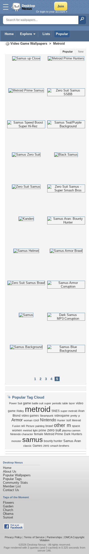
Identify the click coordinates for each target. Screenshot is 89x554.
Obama (8, 514)
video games (30, 415)
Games (37, 445)
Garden (8, 506)
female (38, 434)
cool (36, 420)
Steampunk (46, 415)
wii (23, 426)
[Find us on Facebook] (13, 528)
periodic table (60, 403)
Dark (67, 434)
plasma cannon (71, 430)
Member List (12, 486)
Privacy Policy (13, 537)
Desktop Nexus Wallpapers (23, 7)
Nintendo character (21, 434)
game (27, 403)
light (35, 430)
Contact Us (11, 490)
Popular (62, 34)
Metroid (59, 43)
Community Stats (15, 482)
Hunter (61, 420)
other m (62, 425)
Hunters (76, 434)
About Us (9, 471)
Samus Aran (72, 441)
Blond (17, 415)
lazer (72, 403)
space (76, 426)
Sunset (8, 517)
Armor (17, 419)
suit (68, 420)
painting (39, 426)
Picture (30, 426)
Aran (81, 411)
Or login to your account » (51, 11)
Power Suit (15, 403)
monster (16, 441)
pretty (73, 415)
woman (28, 420)
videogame (61, 415)
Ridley (20, 410)
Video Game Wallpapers (28, 43)
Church (8, 510)
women (17, 430)
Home (9, 34)
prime (42, 430)
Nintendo (48, 420)
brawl (49, 426)
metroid (37, 409)
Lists (46, 34)
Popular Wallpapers (17, 475)
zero (46, 445)
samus (32, 439)
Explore (26, 34)
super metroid (69, 410)
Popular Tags (12, 479)
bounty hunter (53, 441)
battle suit (37, 403)
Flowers (8, 502)
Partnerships (54, 537)
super (47, 403)
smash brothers (59, 445)
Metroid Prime (53, 434)
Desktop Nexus (36, 544)
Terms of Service (34, 537)
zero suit (54, 430)
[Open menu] (5, 7)
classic (27, 445)
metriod (27, 430)
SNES (55, 411)
